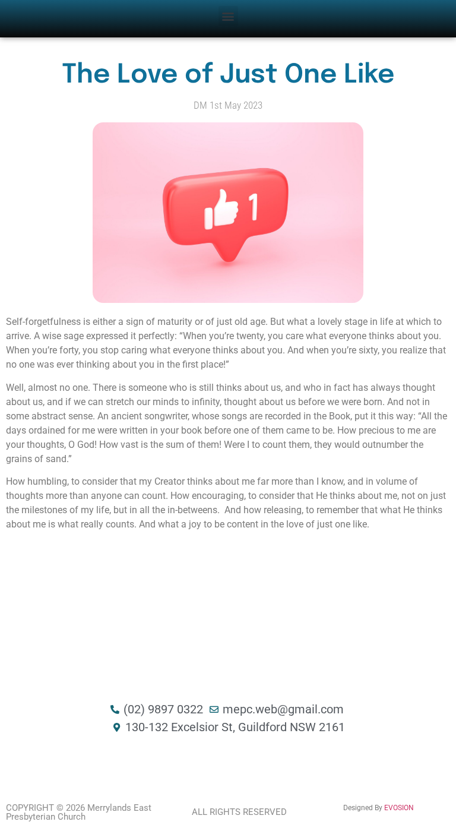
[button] (228, 16)
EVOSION (399, 808)
